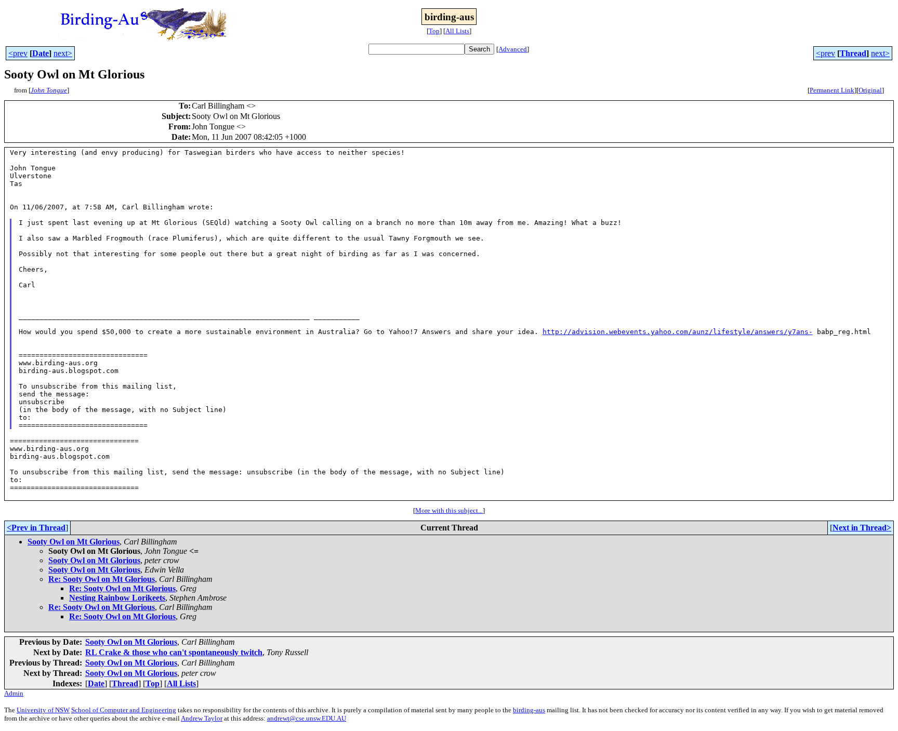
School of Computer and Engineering (123, 710)
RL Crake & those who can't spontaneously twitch (173, 652)
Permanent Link (832, 90)
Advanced (512, 49)
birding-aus (529, 710)
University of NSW (43, 710)
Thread (853, 53)
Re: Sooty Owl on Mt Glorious (101, 579)
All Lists (457, 31)
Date (40, 53)
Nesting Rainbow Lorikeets (117, 597)
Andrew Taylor (201, 718)
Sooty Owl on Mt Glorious (74, 541)
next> (63, 53)
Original (870, 90)
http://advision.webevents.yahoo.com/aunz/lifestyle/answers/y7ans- (678, 332)
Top (434, 31)
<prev (18, 53)
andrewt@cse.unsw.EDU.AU (306, 718)
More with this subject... (449, 510)
